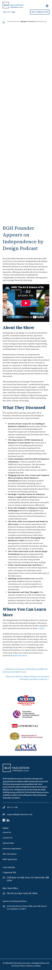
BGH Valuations (20, 655)
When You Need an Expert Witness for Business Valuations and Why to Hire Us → (27, 678)
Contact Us (7, 837)
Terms (29, 965)
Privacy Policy (18, 965)
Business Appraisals (12, 848)
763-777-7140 (9, 12)
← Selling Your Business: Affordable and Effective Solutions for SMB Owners (25, 670)
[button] (39, 12)
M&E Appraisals (10, 859)
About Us (7, 832)
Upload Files (8, 843)
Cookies (37, 965)
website (41, 628)
